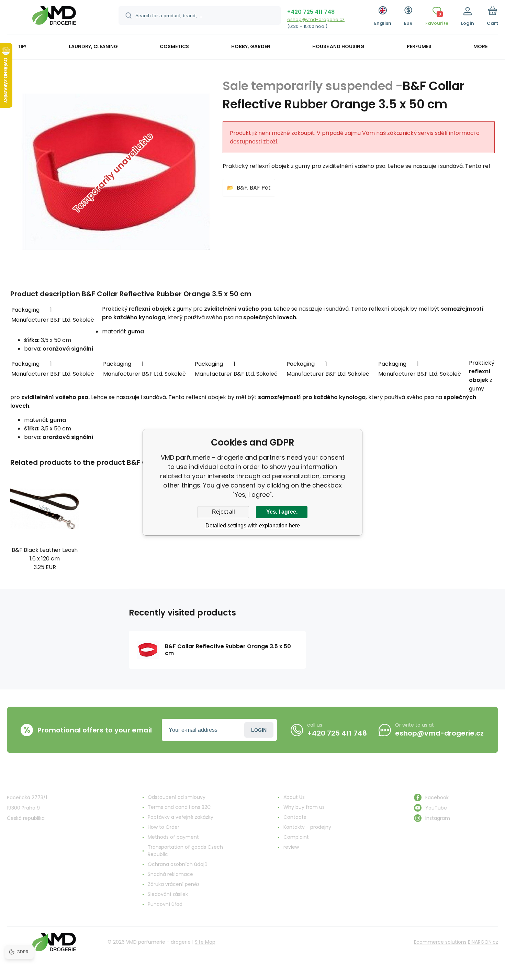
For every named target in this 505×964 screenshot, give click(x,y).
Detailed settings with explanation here (252, 525)
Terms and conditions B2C (179, 807)
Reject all (223, 512)
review (291, 847)
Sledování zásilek (168, 894)
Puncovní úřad (165, 904)
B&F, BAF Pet (254, 188)
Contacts (294, 817)
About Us (294, 797)
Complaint (296, 837)
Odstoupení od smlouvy (176, 797)
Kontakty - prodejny (307, 827)
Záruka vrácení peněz (174, 884)
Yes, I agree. (282, 512)
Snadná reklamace (170, 874)
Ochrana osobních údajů (177, 864)
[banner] (54, 18)
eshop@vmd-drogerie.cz (316, 19)
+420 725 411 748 (311, 12)
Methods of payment (173, 837)
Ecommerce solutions (440, 942)
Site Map (205, 942)
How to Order (163, 827)
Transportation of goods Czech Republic (185, 851)
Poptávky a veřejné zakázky (180, 817)
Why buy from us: (304, 807)
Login (259, 730)
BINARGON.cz (483, 942)
